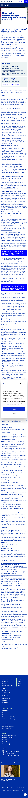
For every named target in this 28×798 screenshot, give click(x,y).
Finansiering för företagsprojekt (11, 68)
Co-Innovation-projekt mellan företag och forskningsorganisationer (13, 70)
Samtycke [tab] (6, 386)
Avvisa (14, 413)
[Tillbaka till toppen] (25, 794)
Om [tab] (22, 386)
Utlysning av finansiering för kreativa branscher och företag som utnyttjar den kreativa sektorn (13, 253)
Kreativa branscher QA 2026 (11, 84)
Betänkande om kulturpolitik (9, 648)
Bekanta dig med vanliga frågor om (9, 472)
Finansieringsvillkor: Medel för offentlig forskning (13, 466)
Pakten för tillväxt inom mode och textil (11, 635)
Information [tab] (14, 386)
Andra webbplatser (5, 1)
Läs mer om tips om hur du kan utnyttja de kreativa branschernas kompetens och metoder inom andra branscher (13, 228)
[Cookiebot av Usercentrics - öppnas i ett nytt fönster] (19, 383)
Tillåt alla (14, 409)
